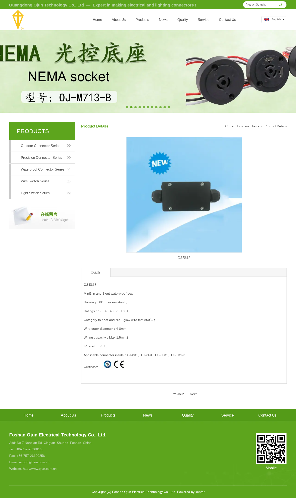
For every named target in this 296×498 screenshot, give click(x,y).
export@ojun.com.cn (34, 462)
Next (193, 394)
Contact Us (267, 415)
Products (108, 415)
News (148, 415)
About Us (68, 415)
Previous (178, 394)
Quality (188, 415)
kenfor (200, 492)
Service (227, 415)
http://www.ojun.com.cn (40, 468)
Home (255, 126)
